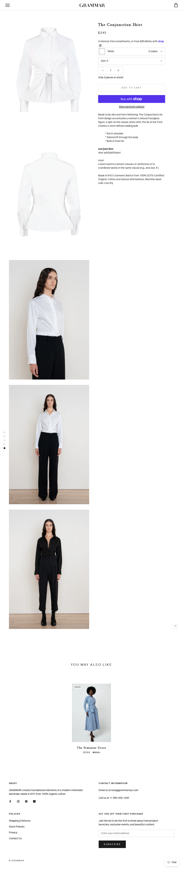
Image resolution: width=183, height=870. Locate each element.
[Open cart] (176, 5)
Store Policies (16, 827)
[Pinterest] (26, 801)
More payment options (131, 106)
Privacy (13, 832)
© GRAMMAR (16, 861)
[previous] (11, 715)
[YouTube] (34, 801)
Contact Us (15, 838)
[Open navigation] (7, 5)
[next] (172, 715)
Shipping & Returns (19, 821)
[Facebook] (10, 801)
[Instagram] (18, 801)
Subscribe (112, 844)
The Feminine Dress (91, 748)
